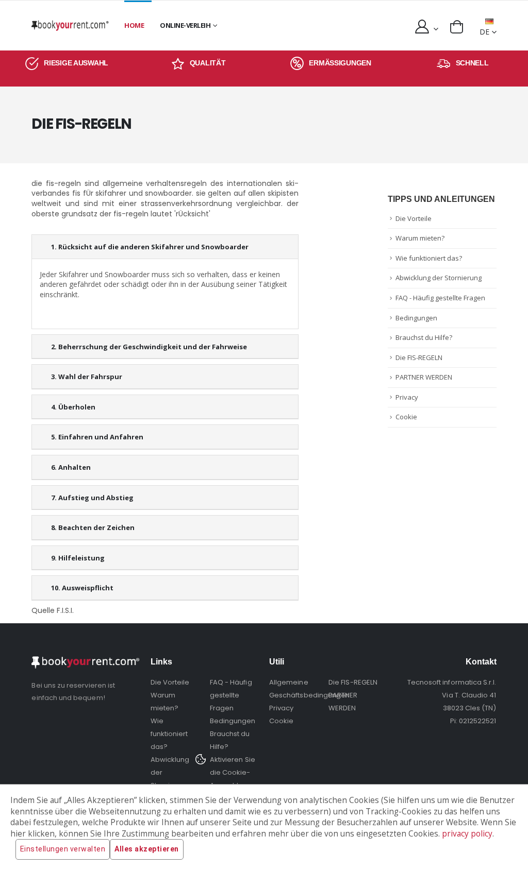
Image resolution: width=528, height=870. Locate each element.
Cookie (406, 416)
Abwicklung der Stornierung (438, 277)
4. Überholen (73, 407)
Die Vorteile (413, 218)
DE (484, 32)
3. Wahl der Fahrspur (86, 376)
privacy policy (467, 833)
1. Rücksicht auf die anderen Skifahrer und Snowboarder (150, 246)
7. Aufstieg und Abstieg (92, 497)
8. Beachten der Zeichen (93, 527)
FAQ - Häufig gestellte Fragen (440, 297)
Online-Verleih (185, 25)
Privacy (406, 397)
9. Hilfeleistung (78, 557)
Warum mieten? (419, 238)
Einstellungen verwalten (63, 849)
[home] (70, 25)
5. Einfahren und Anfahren (97, 436)
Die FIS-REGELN (418, 357)
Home (134, 25)
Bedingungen (416, 317)
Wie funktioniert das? (428, 258)
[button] (457, 27)
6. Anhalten (71, 467)
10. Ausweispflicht (82, 587)
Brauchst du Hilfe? (423, 337)
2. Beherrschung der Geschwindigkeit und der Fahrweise (149, 346)
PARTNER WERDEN (423, 377)
